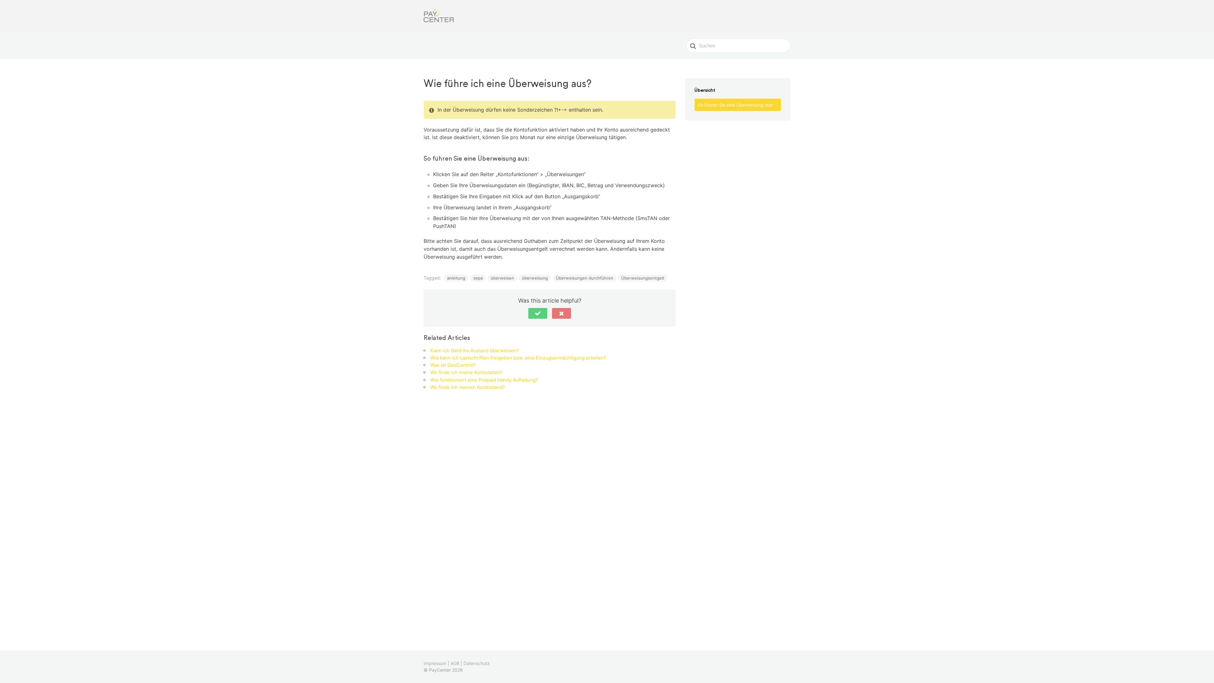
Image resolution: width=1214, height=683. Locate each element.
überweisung (535, 277)
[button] (537, 313)
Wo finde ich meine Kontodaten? (466, 372)
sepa (478, 277)
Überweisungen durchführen (584, 277)
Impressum (435, 663)
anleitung (456, 277)
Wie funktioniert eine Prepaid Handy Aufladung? (484, 380)
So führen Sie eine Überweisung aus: (735, 105)
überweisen (502, 277)
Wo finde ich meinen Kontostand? (467, 387)
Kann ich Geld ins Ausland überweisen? (474, 351)
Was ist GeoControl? (453, 365)
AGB (455, 663)
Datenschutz (476, 663)
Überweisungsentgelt (642, 277)
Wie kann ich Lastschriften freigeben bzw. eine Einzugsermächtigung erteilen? (518, 358)
